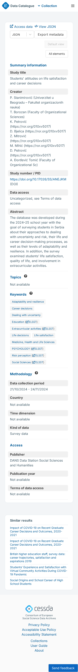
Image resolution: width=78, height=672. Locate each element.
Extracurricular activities (26, 328)
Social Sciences (21, 362)
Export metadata (51, 34)
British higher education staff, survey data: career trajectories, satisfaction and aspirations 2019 (37, 557)
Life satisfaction (43, 335)
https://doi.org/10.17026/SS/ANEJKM (38, 179)
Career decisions (22, 308)
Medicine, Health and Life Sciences (33, 342)
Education (18, 321)
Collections (39, 641)
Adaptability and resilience (28, 301)
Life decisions (20, 335)
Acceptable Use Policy (39, 630)
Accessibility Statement (39, 634)
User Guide (39, 646)
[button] (73, 6)
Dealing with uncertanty (26, 315)
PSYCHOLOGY (21, 348)
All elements (57, 53)
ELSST (33, 321)
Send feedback (63, 668)
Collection (49, 6)
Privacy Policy (39, 625)
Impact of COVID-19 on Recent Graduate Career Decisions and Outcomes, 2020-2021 (37, 531)
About (39, 650)
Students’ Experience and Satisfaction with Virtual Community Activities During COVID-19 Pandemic (38, 570)
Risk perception (21, 355)
